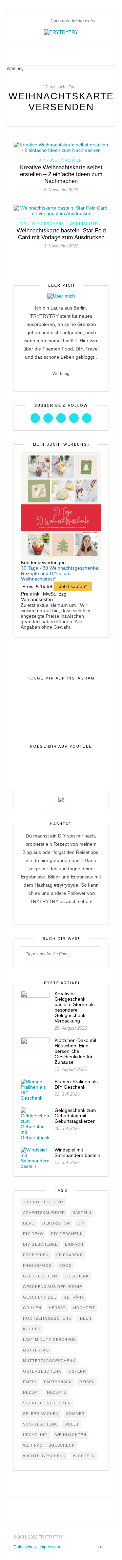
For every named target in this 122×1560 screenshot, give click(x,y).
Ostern (77, 1371)
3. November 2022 (61, 189)
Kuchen (32, 1329)
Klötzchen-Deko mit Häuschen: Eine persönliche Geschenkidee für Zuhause (75, 1051)
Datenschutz (25, 1547)
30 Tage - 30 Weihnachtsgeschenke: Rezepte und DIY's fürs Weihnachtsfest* (60, 573)
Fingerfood (37, 1265)
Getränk (74, 1297)
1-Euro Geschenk (43, 1202)
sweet (71, 1424)
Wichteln (84, 1456)
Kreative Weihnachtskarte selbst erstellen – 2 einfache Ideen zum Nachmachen (61, 174)
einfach (74, 1244)
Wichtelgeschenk (44, 1456)
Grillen (32, 1308)
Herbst (57, 1308)
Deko (29, 1223)
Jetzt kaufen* (73, 586)
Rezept (31, 1392)
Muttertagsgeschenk (49, 1361)
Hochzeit (84, 1308)
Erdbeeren (36, 1255)
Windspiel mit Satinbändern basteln (77, 1152)
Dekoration (56, 1223)
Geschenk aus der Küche (52, 1287)
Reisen (87, 1382)
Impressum (50, 1547)
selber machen (41, 1414)
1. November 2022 (61, 246)
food (65, 1265)
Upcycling (35, 1435)
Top (100, 1547)
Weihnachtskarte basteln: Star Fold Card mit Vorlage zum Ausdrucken (61, 234)
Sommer (75, 1414)
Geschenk (77, 1276)
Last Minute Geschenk (49, 1339)
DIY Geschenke (40, 1244)
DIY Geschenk (48, 223)
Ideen (85, 1318)
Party (30, 1382)
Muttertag (36, 1350)
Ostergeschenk (42, 1371)
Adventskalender (44, 1213)
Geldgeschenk (40, 1276)
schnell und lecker (47, 1403)
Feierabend (69, 1255)
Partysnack (58, 1382)
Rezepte (56, 1392)
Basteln (82, 1213)
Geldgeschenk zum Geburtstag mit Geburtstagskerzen (75, 1115)
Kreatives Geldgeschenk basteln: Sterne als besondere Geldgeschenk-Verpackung (75, 1007)
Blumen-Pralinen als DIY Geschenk (76, 1084)
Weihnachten (66, 160)
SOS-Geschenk (40, 1424)
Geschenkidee (39, 1297)
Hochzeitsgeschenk (47, 1318)
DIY (41, 160)
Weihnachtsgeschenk (49, 1445)
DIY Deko (33, 1234)
